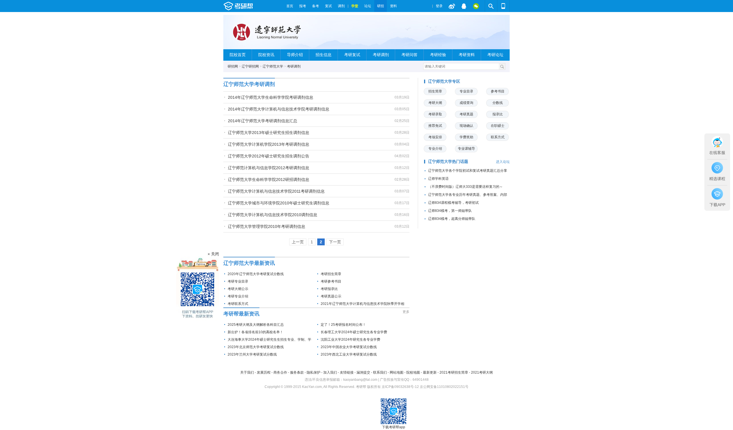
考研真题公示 (331, 296)
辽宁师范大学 (273, 66)
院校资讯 (266, 55)
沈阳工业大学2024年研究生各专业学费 (350, 340)
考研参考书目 (331, 281)
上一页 (298, 242)
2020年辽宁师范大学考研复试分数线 (256, 274)
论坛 (367, 6)
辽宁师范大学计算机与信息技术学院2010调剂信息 (272, 214)
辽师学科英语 (438, 179)
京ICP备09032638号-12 (400, 387)
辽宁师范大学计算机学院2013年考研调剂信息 (268, 144)
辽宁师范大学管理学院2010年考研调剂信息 (266, 226)
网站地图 (396, 372)
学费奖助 (466, 137)
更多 (406, 312)
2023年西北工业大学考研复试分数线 (349, 354)
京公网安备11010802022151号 (444, 387)
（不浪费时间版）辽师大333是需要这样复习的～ (465, 187)
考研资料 (467, 55)
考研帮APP (503, 6)
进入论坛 (503, 162)
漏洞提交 (363, 372)
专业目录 (466, 91)
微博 (452, 6)
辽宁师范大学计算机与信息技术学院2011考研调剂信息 (276, 191)
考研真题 (466, 114)
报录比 (497, 114)
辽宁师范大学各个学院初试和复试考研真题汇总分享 (467, 171)
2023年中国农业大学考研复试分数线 (349, 347)
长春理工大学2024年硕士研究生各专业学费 (354, 332)
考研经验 (438, 55)
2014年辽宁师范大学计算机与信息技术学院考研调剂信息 (278, 109)
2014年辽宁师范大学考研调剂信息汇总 (262, 121)
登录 (439, 6)
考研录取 (435, 114)
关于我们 (247, 372)
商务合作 (280, 372)
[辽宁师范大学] (268, 34)
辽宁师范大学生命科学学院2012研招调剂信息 (268, 179)
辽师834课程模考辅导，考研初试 (453, 203)
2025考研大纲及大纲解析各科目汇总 (256, 325)
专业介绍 (435, 149)
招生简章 (435, 91)
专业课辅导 (466, 149)
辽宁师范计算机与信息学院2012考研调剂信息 (268, 167)
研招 (380, 6)
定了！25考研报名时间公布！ (343, 325)
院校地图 (413, 372)
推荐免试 (435, 126)
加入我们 (330, 372)
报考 (302, 6)
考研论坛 (495, 55)
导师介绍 (295, 55)
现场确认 (466, 126)
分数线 (497, 103)
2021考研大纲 (482, 372)
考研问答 (409, 55)
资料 (393, 6)
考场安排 (435, 137)
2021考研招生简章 (454, 372)
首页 (289, 6)
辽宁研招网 (250, 66)
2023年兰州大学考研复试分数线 (252, 354)
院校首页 (238, 55)
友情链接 (347, 372)
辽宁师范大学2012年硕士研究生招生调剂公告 (268, 156)
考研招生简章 (331, 274)
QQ (464, 6)
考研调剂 (381, 55)
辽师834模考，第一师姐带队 (450, 211)
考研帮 (253, 6)
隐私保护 (313, 372)
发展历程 (264, 372)
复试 (328, 6)
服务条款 (297, 372)
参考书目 (498, 91)
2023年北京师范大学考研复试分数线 (256, 347)
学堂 (354, 6)
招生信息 (324, 55)
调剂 (341, 6)
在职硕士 (498, 126)
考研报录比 (329, 289)
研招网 (233, 66)
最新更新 (430, 372)
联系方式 (498, 137)
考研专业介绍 (238, 296)
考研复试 (352, 55)
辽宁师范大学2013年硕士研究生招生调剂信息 (268, 132)
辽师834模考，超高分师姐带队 (451, 219)
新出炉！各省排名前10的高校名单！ (255, 332)
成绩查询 (466, 103)
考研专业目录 (238, 281)
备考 (315, 6)
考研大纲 (435, 103)
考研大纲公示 (238, 289)
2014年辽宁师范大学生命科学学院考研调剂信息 (270, 97)
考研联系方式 (238, 304)
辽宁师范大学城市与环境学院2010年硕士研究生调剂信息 (278, 203)
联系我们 (380, 372)
